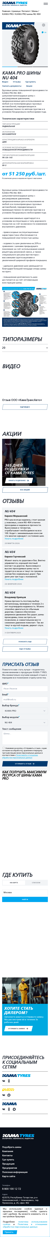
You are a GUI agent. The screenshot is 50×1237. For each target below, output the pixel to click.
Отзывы (17, 82)
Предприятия (9, 1168)
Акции (29, 86)
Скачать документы (11, 86)
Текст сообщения (11, 729)
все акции (25, 490)
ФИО (5, 684)
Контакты (7, 1155)
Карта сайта (8, 1176)
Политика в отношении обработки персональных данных (25, 1225)
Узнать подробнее (14, 538)
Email (5, 694)
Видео (5, 82)
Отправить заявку (16, 1029)
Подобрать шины (11, 1147)
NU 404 (10, 511)
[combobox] (25, 711)
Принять (9, 1232)
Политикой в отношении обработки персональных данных (20, 756)
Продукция (8, 1164)
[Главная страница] (14, 4)
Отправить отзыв (23, 764)
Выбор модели (11, 717)
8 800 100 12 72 (11, 1188)
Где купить (30, 82)
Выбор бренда (10, 705)
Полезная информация (14, 1172)
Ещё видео (25, 407)
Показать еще (25, 642)
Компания (7, 1151)
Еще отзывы (25, 649)
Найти (25, 899)
